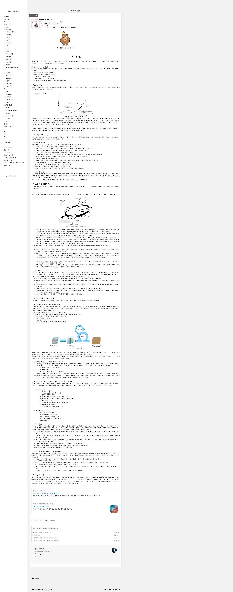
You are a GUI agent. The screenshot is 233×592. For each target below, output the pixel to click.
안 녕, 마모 (6, 150)
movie (8, 107)
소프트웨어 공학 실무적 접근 (46, 19)
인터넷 (6, 19)
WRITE (5, 134)
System (6, 81)
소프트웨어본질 (36, 535)
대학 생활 (7, 29)
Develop (9, 34)
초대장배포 (7, 126)
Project (6, 27)
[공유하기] (38, 520)
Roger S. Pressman (48, 22)
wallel (119, 589)
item (8, 113)
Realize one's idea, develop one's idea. (43, 551)
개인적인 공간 (8, 105)
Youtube (46, 589)
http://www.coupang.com (39, 490)
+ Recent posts (35, 578)
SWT (8, 45)
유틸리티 (7, 22)
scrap (8, 118)
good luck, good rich (8, 147)
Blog (8, 91)
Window (9, 86)
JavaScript (9, 97)
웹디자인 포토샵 (8, 160)
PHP (8, 102)
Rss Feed (32, 589)
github (8, 56)
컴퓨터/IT (46, 25)
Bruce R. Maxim (56, 22)
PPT (8, 65)
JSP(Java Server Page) (12, 99)
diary (8, 121)
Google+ (50, 589)
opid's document (13, 11)
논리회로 (9, 59)
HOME (5, 132)
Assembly (9, 54)
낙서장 (6, 124)
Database (7, 73)
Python (8, 51)
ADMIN (5, 137)
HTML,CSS (9, 94)
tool (8, 37)
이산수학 (9, 62)
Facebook (42, 589)
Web (6, 89)
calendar (6, 16)
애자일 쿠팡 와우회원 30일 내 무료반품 (46, 493)
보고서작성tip (8, 24)
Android (9, 43)
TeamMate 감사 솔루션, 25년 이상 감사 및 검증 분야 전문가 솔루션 (52, 509)
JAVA (8, 40)
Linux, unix (9, 83)
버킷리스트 (10, 116)
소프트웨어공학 (11, 32)
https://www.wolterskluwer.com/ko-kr (42, 503)
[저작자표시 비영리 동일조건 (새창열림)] (53, 520)
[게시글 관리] (41, 520)
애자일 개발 (75, 11)
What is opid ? (7, 142)
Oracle (8, 78)
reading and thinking (11, 110)
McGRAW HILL (47, 23)
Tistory (110, 589)
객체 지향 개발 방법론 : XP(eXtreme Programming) (44, 537)
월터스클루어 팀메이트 (41, 506)
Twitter (38, 589)
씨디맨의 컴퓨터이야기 (10, 157)
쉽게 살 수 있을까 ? (9, 155)
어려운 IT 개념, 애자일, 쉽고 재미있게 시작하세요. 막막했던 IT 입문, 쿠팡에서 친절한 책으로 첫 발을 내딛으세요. (66, 496)
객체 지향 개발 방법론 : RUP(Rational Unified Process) (44, 540)
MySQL (8, 75)
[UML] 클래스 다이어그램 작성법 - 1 (40, 532)
